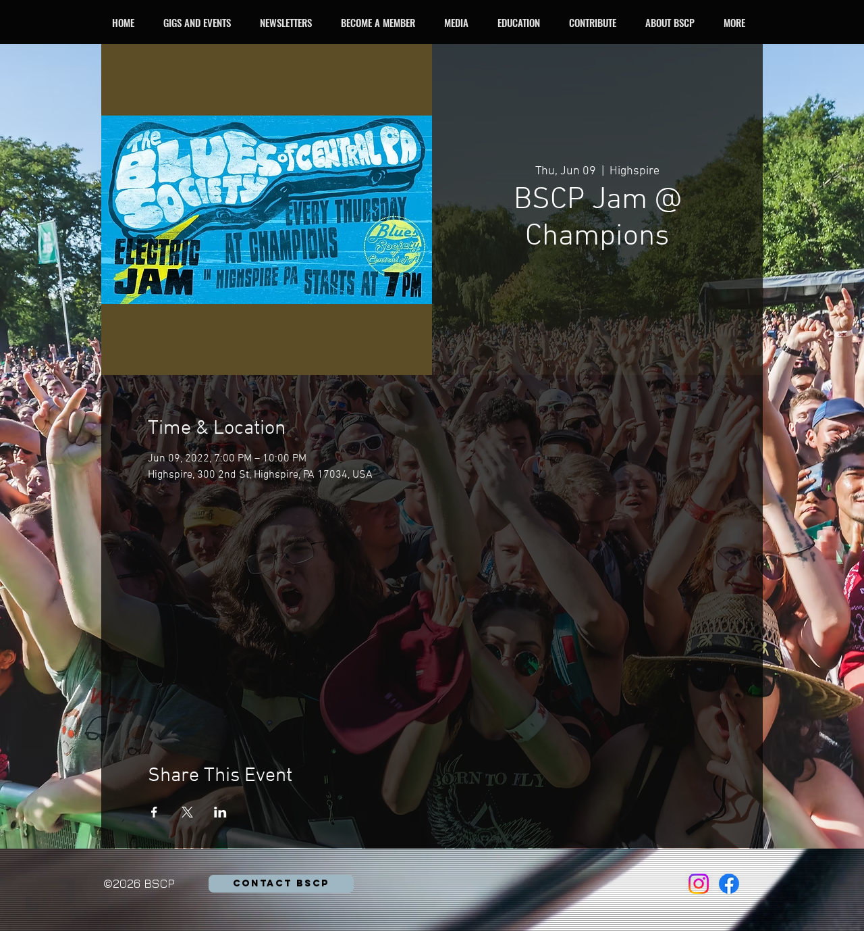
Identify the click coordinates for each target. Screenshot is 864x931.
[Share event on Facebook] (154, 812)
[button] (201, 22)
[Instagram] (698, 883)
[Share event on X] (187, 812)
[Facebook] (729, 883)
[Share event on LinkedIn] (220, 812)
